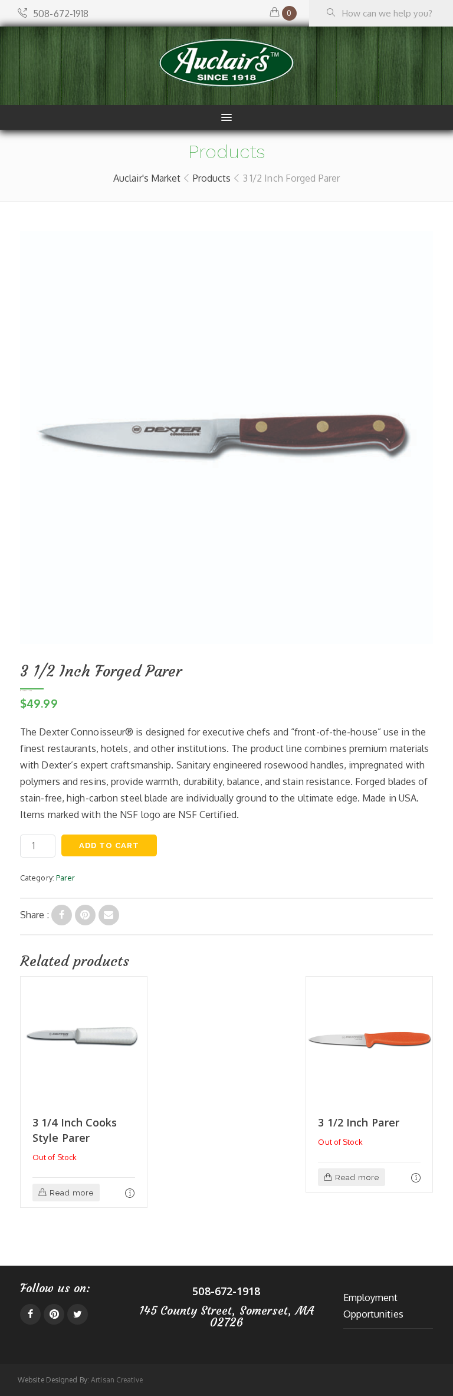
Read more (72, 1192)
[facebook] (30, 1314)
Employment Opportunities (373, 1306)
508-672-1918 (60, 13)
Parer (66, 877)
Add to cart (109, 845)
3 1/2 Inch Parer (358, 1122)
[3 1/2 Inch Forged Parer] (61, 915)
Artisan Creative (117, 1379)
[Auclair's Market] (226, 62)
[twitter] (77, 1314)
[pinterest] (54, 1314)
